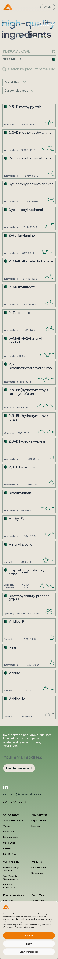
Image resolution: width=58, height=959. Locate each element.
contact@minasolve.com (23, 794)
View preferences (29, 951)
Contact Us (37, 900)
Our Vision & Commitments (11, 877)
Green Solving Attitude (11, 869)
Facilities (35, 825)
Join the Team (14, 801)
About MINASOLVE (13, 820)
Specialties (9, 842)
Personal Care (10, 837)
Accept (29, 935)
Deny (29, 943)
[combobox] (14, 82)
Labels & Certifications (10, 886)
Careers (7, 848)
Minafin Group (10, 854)
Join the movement (19, 768)
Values (6, 825)
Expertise (8, 900)
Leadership (9, 831)
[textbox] (12, 82)
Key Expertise (38, 820)
